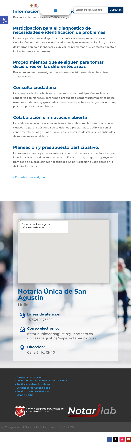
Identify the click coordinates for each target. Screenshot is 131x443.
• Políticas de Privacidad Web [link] (32, 391)
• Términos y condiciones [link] (30, 377)
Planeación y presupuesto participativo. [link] (56, 147)
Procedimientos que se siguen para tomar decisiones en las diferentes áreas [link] (58, 64)
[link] (4, 20)
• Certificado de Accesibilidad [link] (32, 387)
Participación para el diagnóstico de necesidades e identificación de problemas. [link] (60, 30)
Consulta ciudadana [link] (34, 87)
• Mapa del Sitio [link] (24, 394)
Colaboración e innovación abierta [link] (50, 117)
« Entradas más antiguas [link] (29, 177)
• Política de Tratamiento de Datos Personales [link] (42, 380)
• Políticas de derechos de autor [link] (34, 384)
